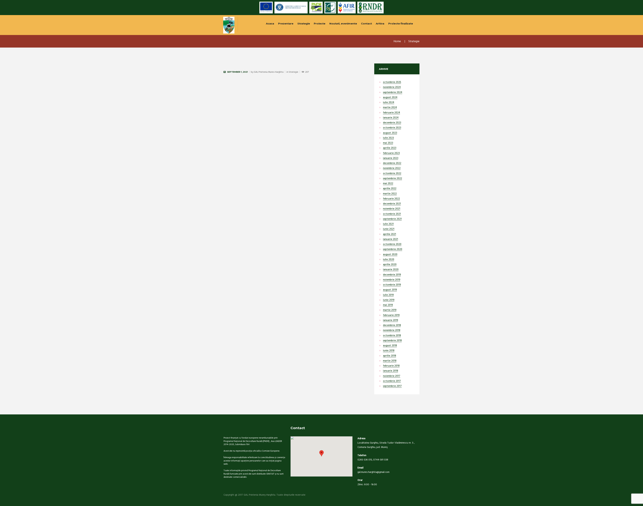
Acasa (270, 23)
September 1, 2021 (237, 72)
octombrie (392, 82)
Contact (366, 23)
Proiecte (319, 23)
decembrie (392, 123)
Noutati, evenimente (343, 23)
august (390, 97)
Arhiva (380, 23)
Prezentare (285, 23)
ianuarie (391, 118)
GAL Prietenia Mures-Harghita (268, 72)
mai (388, 143)
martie (390, 107)
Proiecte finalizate (400, 23)
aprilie (389, 148)
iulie (388, 102)
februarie (391, 113)
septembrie (392, 92)
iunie (388, 229)
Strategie (303, 23)
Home (397, 41)
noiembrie (392, 87)
